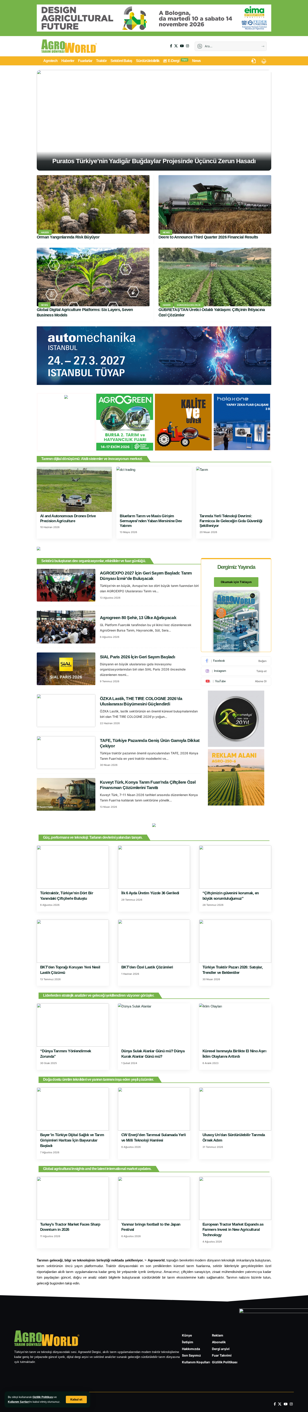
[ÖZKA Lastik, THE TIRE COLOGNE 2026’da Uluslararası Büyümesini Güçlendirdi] (66, 710)
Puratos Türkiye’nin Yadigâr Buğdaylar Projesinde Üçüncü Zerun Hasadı (154, 161)
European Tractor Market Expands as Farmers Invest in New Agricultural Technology (232, 1229)
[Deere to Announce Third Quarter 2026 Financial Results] (215, 204)
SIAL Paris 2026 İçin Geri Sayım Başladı (137, 657)
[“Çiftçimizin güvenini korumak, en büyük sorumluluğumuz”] (235, 867)
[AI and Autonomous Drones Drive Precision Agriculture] (74, 489)
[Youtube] (236, 681)
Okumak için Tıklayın (236, 582)
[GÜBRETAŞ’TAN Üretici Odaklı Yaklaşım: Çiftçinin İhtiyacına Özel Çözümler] (215, 277)
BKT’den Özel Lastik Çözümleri (147, 967)
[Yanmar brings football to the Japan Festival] (154, 1198)
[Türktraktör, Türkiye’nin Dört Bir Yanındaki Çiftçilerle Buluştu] (73, 867)
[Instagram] (187, 46)
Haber (45, 232)
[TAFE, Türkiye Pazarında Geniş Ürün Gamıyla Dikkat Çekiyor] (66, 752)
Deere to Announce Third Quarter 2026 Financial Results (208, 237)
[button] (76, 1399)
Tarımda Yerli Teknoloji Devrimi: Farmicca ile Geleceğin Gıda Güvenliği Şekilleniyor (231, 521)
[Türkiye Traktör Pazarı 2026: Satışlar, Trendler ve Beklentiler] (235, 941)
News (166, 232)
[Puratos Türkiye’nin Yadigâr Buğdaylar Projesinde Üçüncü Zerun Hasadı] (154, 120)
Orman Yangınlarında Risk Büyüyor (68, 237)
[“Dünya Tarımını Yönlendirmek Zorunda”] (73, 1025)
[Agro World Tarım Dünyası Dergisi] (69, 46)
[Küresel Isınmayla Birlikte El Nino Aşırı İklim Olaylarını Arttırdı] (235, 1025)
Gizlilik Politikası (42, 1397)
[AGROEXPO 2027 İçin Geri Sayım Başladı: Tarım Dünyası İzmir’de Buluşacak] (66, 585)
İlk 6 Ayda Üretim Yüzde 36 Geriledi (150, 893)
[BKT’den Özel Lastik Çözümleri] (154, 941)
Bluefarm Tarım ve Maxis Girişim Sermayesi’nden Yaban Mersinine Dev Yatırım (151, 521)
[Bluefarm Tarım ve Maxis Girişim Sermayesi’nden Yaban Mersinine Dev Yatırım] (153, 489)
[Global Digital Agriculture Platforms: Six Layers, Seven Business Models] (93, 277)
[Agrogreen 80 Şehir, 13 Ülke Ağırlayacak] (66, 627)
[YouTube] (182, 46)
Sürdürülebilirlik (189, 305)
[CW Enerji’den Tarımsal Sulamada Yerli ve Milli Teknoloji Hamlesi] (154, 1109)
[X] (176, 46)
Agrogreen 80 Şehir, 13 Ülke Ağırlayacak (138, 617)
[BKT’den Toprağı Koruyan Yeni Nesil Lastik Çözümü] (73, 941)
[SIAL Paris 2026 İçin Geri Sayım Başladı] (66, 668)
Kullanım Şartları (18, 1401)
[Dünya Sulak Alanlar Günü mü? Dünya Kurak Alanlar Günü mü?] (154, 1025)
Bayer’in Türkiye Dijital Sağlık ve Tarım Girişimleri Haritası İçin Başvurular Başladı (72, 1140)
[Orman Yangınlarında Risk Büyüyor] (93, 204)
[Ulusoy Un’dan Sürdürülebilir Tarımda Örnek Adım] (235, 1109)
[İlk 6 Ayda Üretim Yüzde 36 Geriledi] (154, 867)
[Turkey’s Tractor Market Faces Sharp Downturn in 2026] (73, 1198)
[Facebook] (171, 46)
